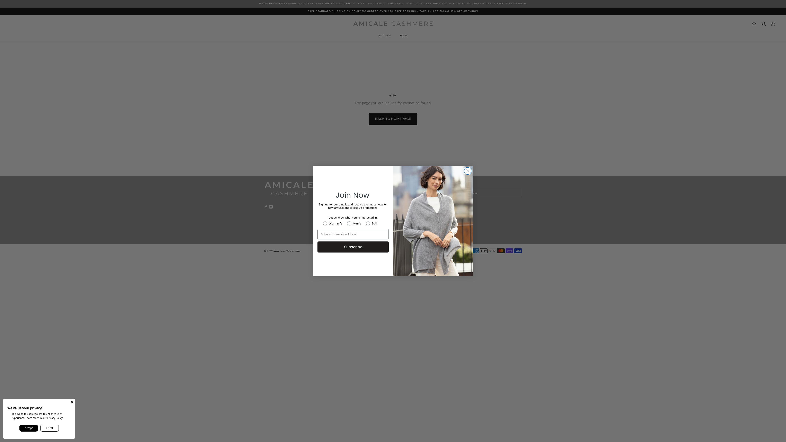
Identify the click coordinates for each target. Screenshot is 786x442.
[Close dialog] (467, 171)
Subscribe (353, 246)
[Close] (72, 402)
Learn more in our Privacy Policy (44, 418)
